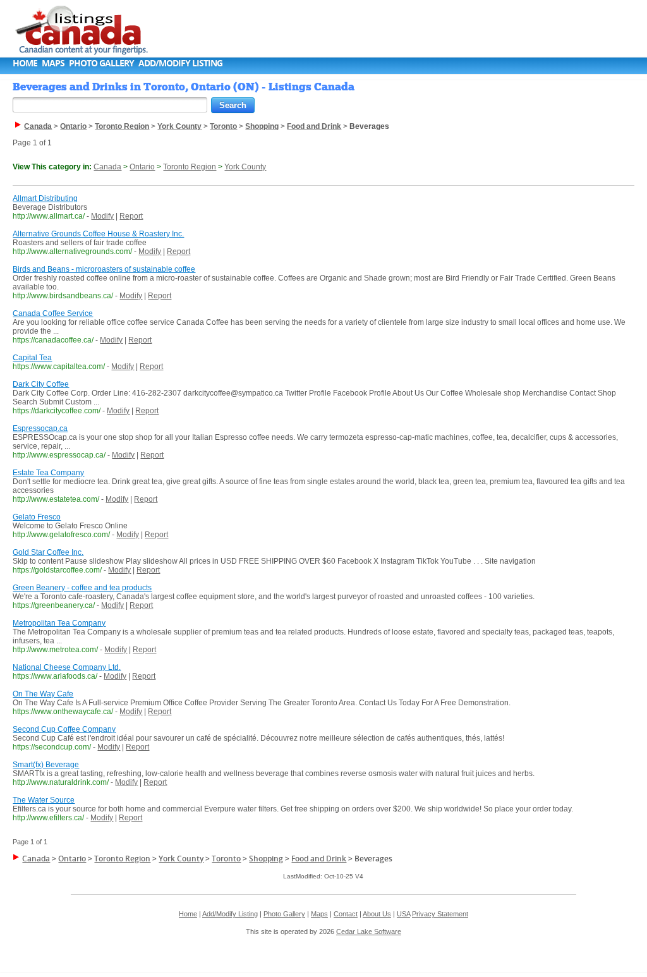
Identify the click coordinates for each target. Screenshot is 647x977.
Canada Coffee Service (53, 313)
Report (131, 216)
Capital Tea (32, 357)
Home (25, 63)
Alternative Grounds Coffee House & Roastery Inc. (98, 233)
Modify (102, 216)
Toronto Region (189, 166)
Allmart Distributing (45, 198)
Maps (53, 63)
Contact (346, 914)
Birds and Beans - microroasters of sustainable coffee (104, 269)
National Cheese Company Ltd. (67, 667)
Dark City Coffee (41, 384)
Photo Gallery (101, 63)
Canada (107, 166)
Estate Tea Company (48, 472)
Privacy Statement (440, 914)
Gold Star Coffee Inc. (48, 552)
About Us (377, 914)
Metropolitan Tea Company (59, 623)
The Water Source (44, 800)
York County (245, 166)
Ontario (142, 166)
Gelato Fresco (37, 517)
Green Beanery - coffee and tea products (82, 587)
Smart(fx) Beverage (46, 764)
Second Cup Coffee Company (64, 729)
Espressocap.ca (40, 428)
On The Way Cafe (43, 693)
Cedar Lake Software (368, 931)
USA (403, 914)
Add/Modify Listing (180, 63)
